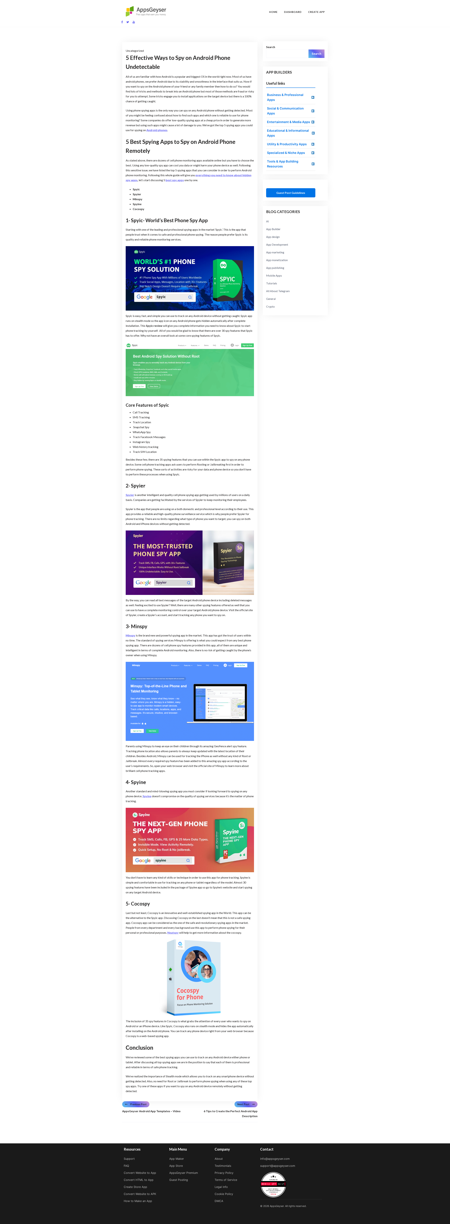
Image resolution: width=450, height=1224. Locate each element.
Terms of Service (226, 1180)
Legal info (221, 1187)
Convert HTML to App (138, 1180)
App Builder (273, 229)
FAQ (126, 1165)
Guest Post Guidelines (290, 192)
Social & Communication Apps (285, 111)
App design (273, 236)
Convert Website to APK (140, 1194)
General (271, 298)
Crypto (270, 306)
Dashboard (293, 11)
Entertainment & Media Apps (288, 122)
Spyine (147, 796)
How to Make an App (138, 1201)
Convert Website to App (140, 1173)
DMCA (219, 1201)
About (219, 1158)
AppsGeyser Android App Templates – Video (151, 1111)
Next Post (243, 1104)
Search (270, 47)
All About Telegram (278, 291)
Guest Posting (178, 1180)
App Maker (176, 1158)
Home (273, 11)
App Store (176, 1165)
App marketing (275, 252)
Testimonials (223, 1165)
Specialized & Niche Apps (286, 153)
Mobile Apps (274, 275)
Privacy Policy (224, 1173)
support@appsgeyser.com (277, 1165)
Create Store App (135, 1187)
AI (267, 221)
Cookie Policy (224, 1194)
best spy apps (175, 180)
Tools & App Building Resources (282, 164)
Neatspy (173, 932)
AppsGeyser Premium (183, 1173)
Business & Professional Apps (285, 97)
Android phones (156, 130)
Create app (316, 11)
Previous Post (138, 1104)
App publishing (275, 267)
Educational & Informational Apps (288, 133)
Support (129, 1158)
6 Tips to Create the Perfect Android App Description (231, 1113)
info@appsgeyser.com (275, 1158)
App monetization (277, 260)
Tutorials (271, 283)
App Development (277, 244)
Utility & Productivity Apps (287, 144)
